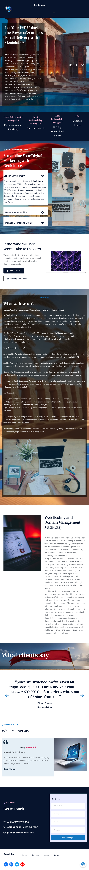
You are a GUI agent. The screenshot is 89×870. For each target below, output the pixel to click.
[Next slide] (82, 695)
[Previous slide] (7, 695)
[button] (54, 13)
